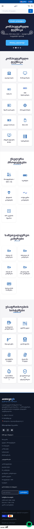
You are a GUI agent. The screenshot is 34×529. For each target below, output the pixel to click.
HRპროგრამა (6, 455)
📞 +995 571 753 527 (7, 415)
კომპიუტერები (7, 464)
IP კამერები (6, 470)
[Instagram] (7, 430)
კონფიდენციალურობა (9, 519)
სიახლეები (5, 446)
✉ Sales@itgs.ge (6, 418)
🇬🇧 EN (30, 2)
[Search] (30, 11)
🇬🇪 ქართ (23, 2)
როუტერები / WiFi (7, 479)
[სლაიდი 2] (15, 47)
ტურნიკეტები (6, 476)
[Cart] (29, 6)
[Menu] (2, 6)
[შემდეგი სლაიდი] (31, 32)
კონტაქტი (5, 449)
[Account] (32, 6)
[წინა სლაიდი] (3, 32)
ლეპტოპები (6, 467)
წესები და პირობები (8, 523)
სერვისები (5, 452)
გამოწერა (23, 492)
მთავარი (5, 439)
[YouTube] (12, 430)
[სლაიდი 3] (18, 47)
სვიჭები (4, 483)
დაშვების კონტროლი (9, 473)
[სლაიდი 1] (13, 47)
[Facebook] (3, 430)
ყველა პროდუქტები (8, 443)
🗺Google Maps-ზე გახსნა (10, 425)
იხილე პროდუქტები (17, 44)
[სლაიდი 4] (20, 47)
